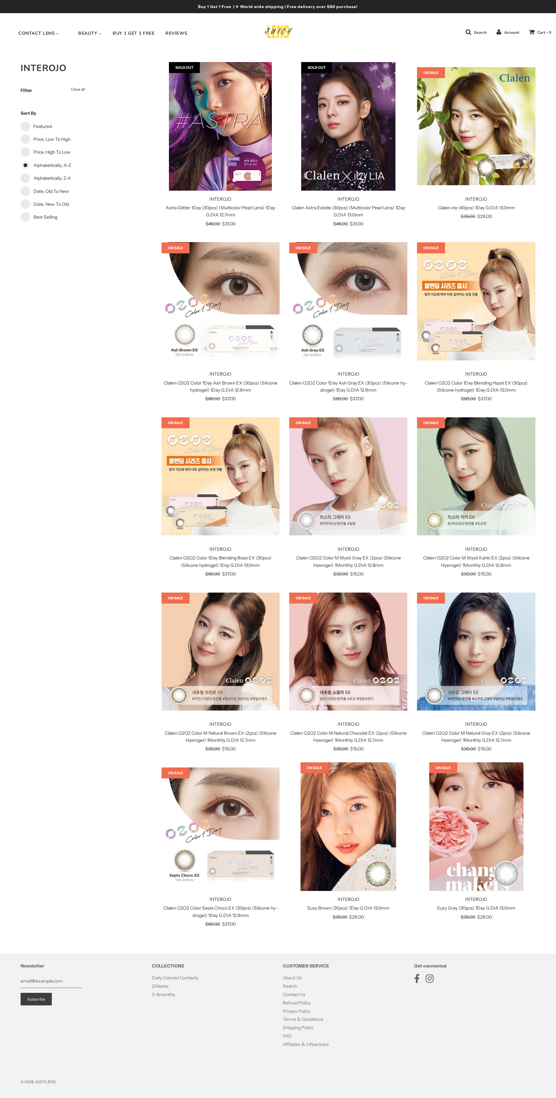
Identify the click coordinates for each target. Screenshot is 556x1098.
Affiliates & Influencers (306, 1044)
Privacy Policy (296, 1011)
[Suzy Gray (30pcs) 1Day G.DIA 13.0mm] (476, 826)
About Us (292, 978)
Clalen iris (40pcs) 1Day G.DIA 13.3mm (476, 208)
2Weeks (160, 986)
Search (290, 986)
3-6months (163, 994)
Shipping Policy (298, 1027)
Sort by (28, 113)
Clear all (78, 89)
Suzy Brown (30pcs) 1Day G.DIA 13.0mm (348, 908)
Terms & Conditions (303, 1019)
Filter (26, 90)
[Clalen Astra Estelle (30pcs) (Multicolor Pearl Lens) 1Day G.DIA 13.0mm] (348, 126)
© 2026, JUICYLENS (38, 1081)
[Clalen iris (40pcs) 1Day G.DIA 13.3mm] (476, 126)
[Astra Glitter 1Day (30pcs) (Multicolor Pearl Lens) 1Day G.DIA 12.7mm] (221, 126)
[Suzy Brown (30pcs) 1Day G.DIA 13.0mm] (348, 826)
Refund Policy (296, 1003)
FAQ (287, 1036)
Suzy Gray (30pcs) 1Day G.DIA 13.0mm (476, 908)
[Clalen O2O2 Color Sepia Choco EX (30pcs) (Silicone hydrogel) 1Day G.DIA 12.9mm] (221, 826)
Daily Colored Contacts (175, 978)
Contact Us (294, 994)
